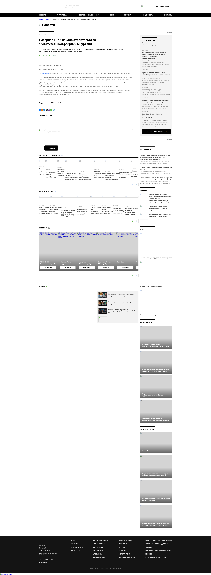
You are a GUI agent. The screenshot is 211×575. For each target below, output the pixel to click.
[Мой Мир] (44, 110)
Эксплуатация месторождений (158, 540)
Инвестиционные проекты (88, 15)
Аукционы (97, 554)
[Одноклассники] (42, 110)
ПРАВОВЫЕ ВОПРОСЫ (127, 557)
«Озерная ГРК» (50, 103)
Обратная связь (44, 550)
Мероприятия (146, 323)
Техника (148, 547)
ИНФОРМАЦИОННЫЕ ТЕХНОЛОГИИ (158, 550)
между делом (147, 429)
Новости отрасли (100, 540)
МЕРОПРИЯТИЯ (124, 554)
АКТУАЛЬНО (145, 150)
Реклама (42, 545)
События (122, 550)
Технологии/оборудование (157, 544)
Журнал (127, 15)
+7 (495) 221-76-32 (46, 560)
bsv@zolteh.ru (44, 562)
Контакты (168, 15)
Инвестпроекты (125, 540)
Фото (142, 230)
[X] (47, 110)
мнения (143, 190)
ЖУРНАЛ (74, 544)
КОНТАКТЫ (75, 550)
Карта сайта (43, 548)
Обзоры (148, 554)
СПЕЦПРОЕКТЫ (77, 547)
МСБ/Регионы (99, 557)
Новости (42, 15)
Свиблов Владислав (64, 103)
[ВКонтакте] (40, 110)
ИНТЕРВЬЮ (123, 544)
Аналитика (62, 15)
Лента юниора (99, 544)
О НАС (73, 540)
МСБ (112, 15)
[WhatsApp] (51, 110)
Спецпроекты (147, 15)
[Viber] (49, 110)
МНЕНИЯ (122, 547)
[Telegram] (54, 110)
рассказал (45, 73)
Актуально (98, 547)
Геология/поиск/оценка (155, 557)
